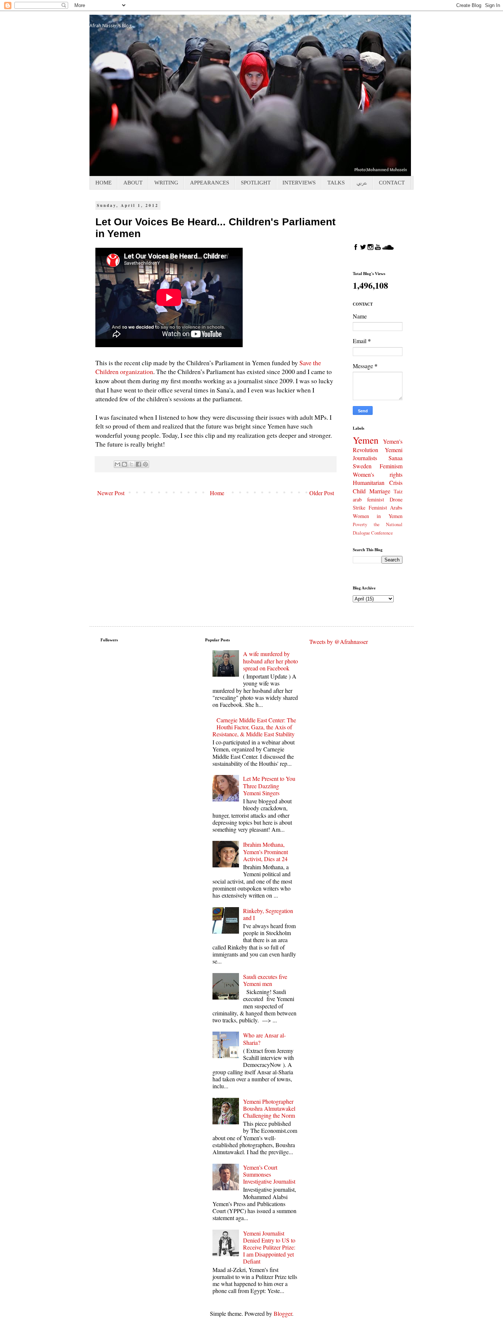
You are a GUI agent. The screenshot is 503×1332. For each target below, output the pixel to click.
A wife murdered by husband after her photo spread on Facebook (270, 661)
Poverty (360, 524)
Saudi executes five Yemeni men (265, 980)
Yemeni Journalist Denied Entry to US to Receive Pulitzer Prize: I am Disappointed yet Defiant (269, 1247)
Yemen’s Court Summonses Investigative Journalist (269, 1174)
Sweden (362, 466)
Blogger (283, 1313)
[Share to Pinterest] (145, 464)
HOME (103, 183)
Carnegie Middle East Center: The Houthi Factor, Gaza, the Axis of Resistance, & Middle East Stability (254, 727)
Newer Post (110, 493)
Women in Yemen (377, 515)
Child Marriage (371, 491)
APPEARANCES (209, 183)
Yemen (366, 440)
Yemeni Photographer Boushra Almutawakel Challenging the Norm (269, 1108)
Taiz (398, 491)
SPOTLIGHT (256, 183)
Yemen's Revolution (377, 445)
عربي (361, 183)
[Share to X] (131, 464)
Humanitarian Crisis (377, 482)
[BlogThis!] (124, 464)
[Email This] (117, 464)
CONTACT (392, 183)
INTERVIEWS (299, 183)
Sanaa (395, 458)
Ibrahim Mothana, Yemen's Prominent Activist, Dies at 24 (265, 851)
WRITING (166, 183)
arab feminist (368, 499)
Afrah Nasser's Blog (110, 25)
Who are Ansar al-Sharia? (264, 1038)
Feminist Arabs (386, 507)
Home (217, 493)
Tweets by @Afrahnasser (338, 641)
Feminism (391, 466)
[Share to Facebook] (138, 464)
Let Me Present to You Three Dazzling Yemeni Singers (269, 785)
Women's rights (377, 474)
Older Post (321, 493)
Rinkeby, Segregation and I (268, 914)
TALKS (336, 183)
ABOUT (133, 183)
